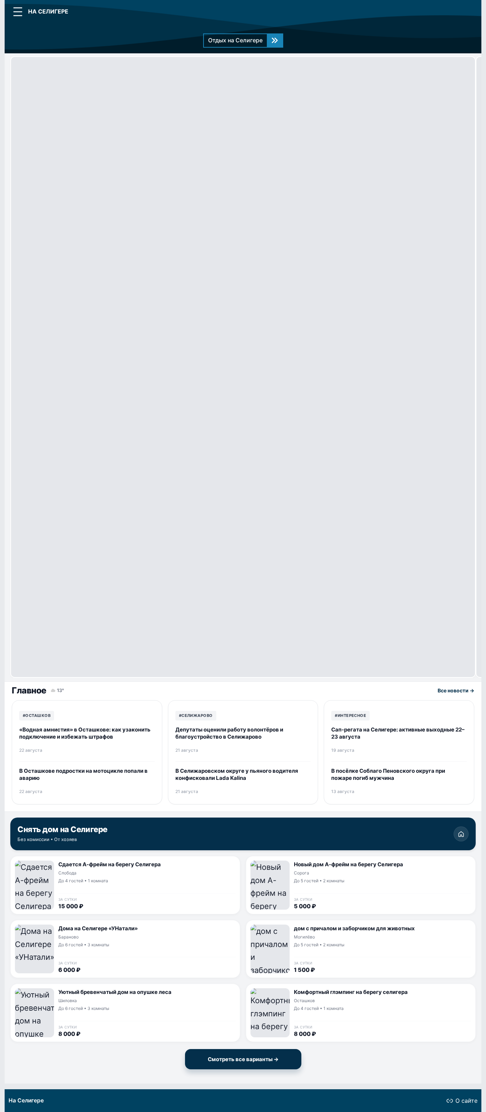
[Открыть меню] (17, 11)
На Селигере (26, 1100)
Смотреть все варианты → (243, 1059)
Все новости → (456, 690)
